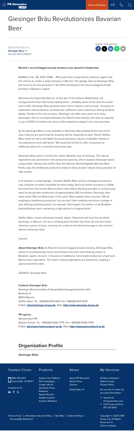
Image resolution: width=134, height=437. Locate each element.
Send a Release (97, 5)
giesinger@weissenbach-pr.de (44, 326)
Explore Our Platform (49, 378)
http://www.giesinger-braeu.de (81, 305)
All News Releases (109, 378)
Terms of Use (15, 415)
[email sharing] (123, 49)
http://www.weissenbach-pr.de (87, 326)
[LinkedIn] (10, 392)
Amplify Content (47, 397)
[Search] (130, 5)
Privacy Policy (107, 384)
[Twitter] (18, 392)
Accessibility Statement (21, 419)
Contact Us (14, 387)
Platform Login (107, 381)
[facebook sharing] (98, 49)
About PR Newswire (79, 378)
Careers (73, 384)
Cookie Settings (75, 415)
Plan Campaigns (47, 381)
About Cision (75, 381)
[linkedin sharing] (110, 49)
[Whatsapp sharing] (117, 49)
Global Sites (75, 389)
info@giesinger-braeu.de (41, 305)
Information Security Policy (38, 415)
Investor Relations (48, 401)
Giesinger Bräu (28, 355)
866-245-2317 (19, 378)
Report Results (46, 394)
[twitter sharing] (104, 49)
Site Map (59, 415)
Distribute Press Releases (47, 389)
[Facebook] (13, 392)
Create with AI (46, 384)
